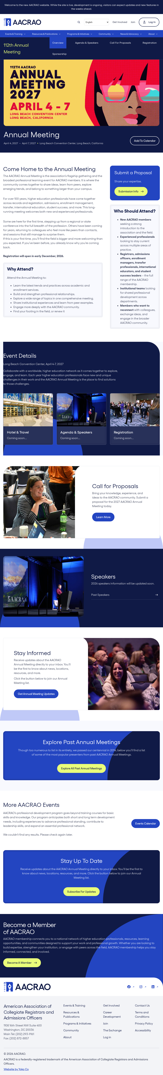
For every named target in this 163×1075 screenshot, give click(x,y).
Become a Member (19, 962)
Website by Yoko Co (16, 1069)
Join (133, 22)
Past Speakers (100, 594)
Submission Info (128, 191)
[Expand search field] (78, 22)
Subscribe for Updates (81, 891)
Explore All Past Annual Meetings (81, 768)
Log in (152, 22)
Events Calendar (145, 823)
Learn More (103, 517)
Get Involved (120, 22)
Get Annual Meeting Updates (36, 693)
